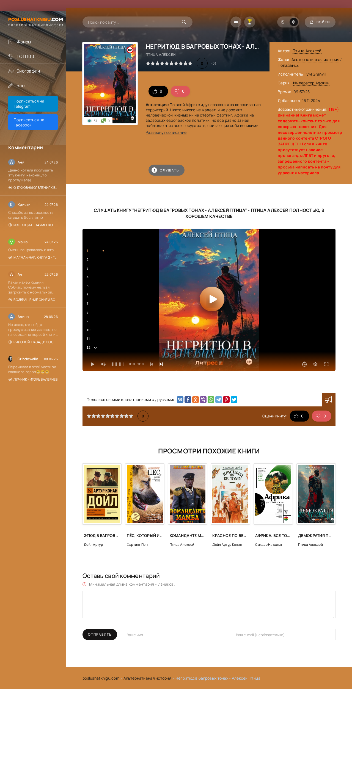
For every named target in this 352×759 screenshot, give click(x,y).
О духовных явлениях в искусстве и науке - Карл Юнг (35, 187)
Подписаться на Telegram (29, 103)
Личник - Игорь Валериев (35, 379)
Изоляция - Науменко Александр (35, 225)
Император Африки (311, 82)
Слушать (169, 170)
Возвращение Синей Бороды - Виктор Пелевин (35, 299)
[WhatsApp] (211, 399)
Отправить (100, 634)
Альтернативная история (315, 59)
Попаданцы (288, 65)
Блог (21, 85)
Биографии (28, 71)
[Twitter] (234, 399)
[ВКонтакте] (180, 399)
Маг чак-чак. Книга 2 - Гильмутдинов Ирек (35, 257)
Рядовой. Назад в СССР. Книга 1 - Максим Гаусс (35, 342)
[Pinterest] (226, 399)
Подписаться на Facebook (29, 122)
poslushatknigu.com (100, 678)
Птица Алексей (307, 50)
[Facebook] (188, 399)
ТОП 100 (25, 56)
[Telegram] (218, 399)
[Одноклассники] (195, 399)
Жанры (23, 42)
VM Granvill (316, 74)
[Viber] (203, 399)
